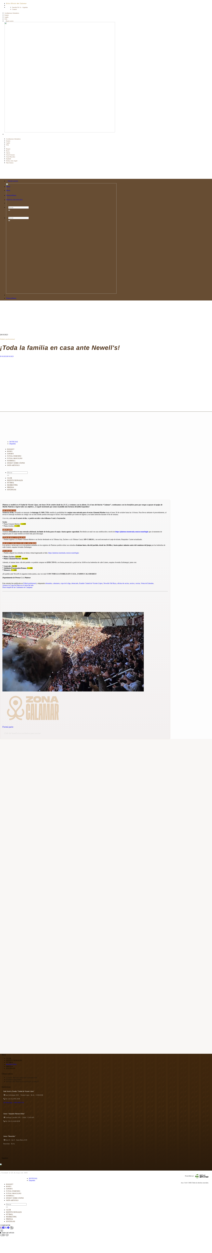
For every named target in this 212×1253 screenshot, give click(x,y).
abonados (48, 583)
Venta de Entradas (147, 583)
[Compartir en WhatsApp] (3, 581)
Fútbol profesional (7, 339)
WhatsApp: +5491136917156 (14, 1102)
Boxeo (7, 151)
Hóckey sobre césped (16, 463)
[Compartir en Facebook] (6, 581)
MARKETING (11, 1064)
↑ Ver (2, 1235)
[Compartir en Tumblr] (14, 581)
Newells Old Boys (109, 583)
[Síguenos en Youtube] (13, 134)
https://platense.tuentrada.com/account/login (131, 532)
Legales (7, 17)
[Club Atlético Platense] (11, 174)
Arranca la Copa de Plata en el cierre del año (17, 585)
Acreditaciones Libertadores (12, 13)
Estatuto (7, 15)
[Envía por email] (10, 581)
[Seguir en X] (11, 134)
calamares (56, 583)
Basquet (8, 149)
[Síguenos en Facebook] (5, 134)
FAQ (6, 19)
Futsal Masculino (10, 157)
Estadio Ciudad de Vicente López (91, 583)
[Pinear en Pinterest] (12, 581)
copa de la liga (66, 583)
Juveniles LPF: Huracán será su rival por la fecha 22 (22, 1081)
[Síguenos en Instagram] (7, 134)
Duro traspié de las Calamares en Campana (17, 587)
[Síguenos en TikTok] (9, 134)
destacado (74, 583)
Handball (8, 159)
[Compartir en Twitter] (8, 581)
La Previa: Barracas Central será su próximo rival (21, 1077)
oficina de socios (123, 583)
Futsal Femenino (10, 155)
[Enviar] (8, 475)
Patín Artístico (13, 465)
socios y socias (135, 583)
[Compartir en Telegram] (17, 581)
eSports (8, 153)
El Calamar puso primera (14, 1079)
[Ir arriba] (30, 1174)
